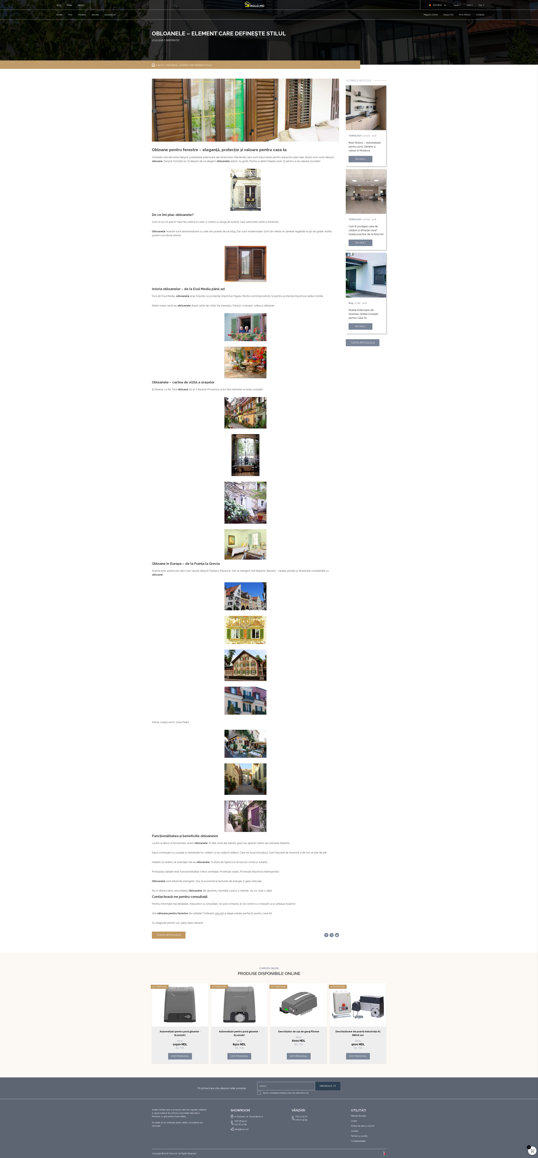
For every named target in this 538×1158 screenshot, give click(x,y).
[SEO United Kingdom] (385, 1153)
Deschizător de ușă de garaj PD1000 (298, 1031)
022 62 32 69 (240, 1124)
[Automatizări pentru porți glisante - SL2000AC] (180, 1004)
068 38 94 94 (240, 1121)
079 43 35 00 (301, 1116)
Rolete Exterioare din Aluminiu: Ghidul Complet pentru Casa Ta (363, 314)
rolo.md (219, 913)
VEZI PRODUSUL (180, 1056)
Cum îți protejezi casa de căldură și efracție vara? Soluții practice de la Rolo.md (366, 230)
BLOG (160, 65)
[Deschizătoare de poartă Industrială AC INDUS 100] (358, 1004)
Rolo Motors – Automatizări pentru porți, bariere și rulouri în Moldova (365, 146)
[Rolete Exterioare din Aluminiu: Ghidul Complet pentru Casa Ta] (366, 275)
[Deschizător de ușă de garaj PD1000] (299, 1004)
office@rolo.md (241, 1129)
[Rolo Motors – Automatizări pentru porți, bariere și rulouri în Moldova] (366, 107)
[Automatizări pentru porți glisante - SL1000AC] (239, 1004)
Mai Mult (360, 159)
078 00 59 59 (301, 1120)
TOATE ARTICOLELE (168, 935)
